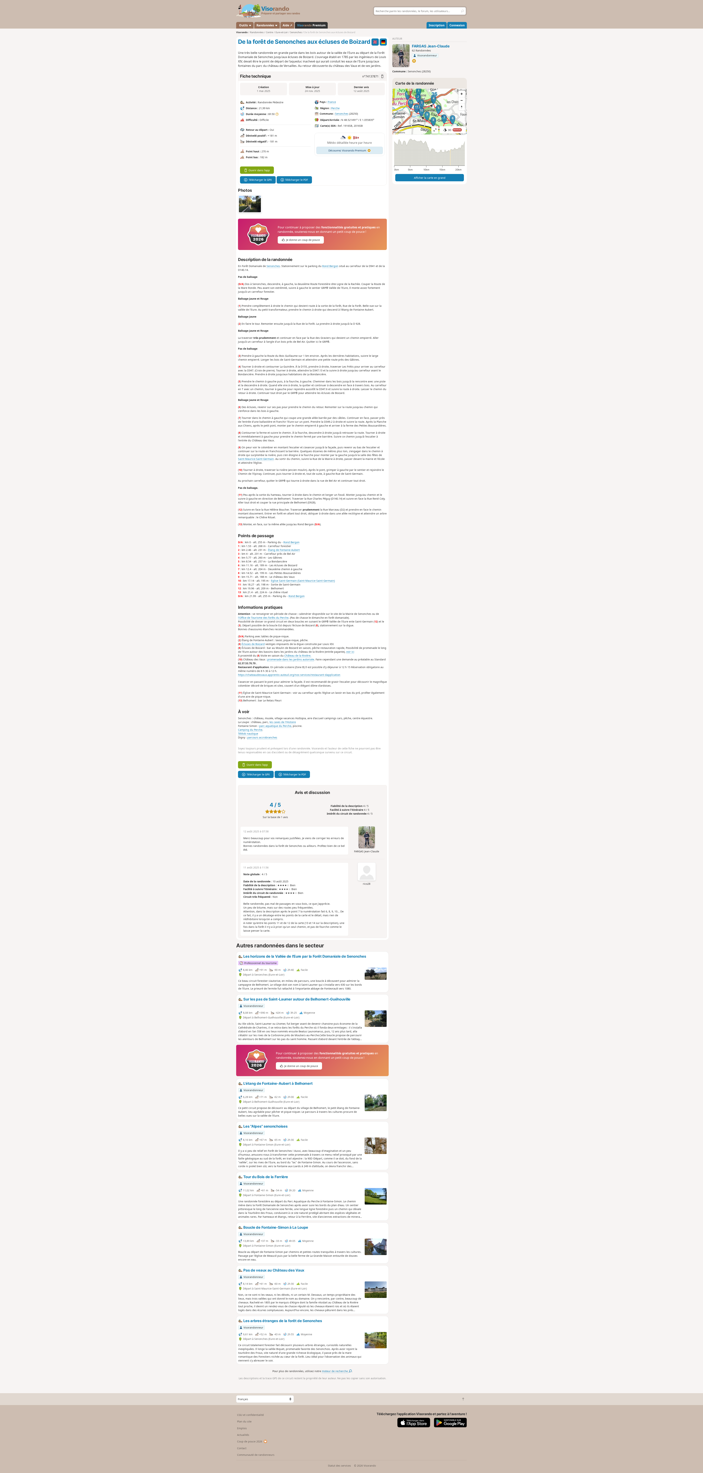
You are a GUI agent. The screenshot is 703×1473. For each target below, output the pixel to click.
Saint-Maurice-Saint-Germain (256, 459)
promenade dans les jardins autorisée (290, 659)
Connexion (457, 25)
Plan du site (244, 1421)
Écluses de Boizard (253, 644)
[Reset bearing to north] (461, 107)
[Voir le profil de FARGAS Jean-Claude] (401, 55)
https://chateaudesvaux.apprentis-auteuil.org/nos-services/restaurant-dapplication (289, 675)
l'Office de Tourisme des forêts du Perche (263, 617)
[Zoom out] (461, 100)
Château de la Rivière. (297, 655)
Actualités (243, 1435)
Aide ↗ (287, 25)
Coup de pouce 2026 (249, 1441)
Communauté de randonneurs (255, 1455)
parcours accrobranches (262, 737)
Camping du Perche (250, 729)
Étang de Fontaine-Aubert (284, 550)
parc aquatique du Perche (275, 726)
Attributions (399, 132)
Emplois (242, 1428)
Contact (241, 1448)
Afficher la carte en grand (429, 177)
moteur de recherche (335, 1371)
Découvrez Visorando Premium (347, 150)
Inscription (437, 25)
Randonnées (265, 25)
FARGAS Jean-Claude (431, 46)
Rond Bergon (330, 266)
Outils (243, 25)
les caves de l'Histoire (282, 722)
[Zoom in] (461, 93)
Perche (335, 108)
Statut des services (339, 1465)
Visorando (242, 32)
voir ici (350, 651)
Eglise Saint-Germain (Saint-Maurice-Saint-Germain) (303, 580)
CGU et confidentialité (250, 1415)
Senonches (341, 113)
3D (454, 130)
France (332, 102)
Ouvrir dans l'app (259, 170)
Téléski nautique (248, 733)
